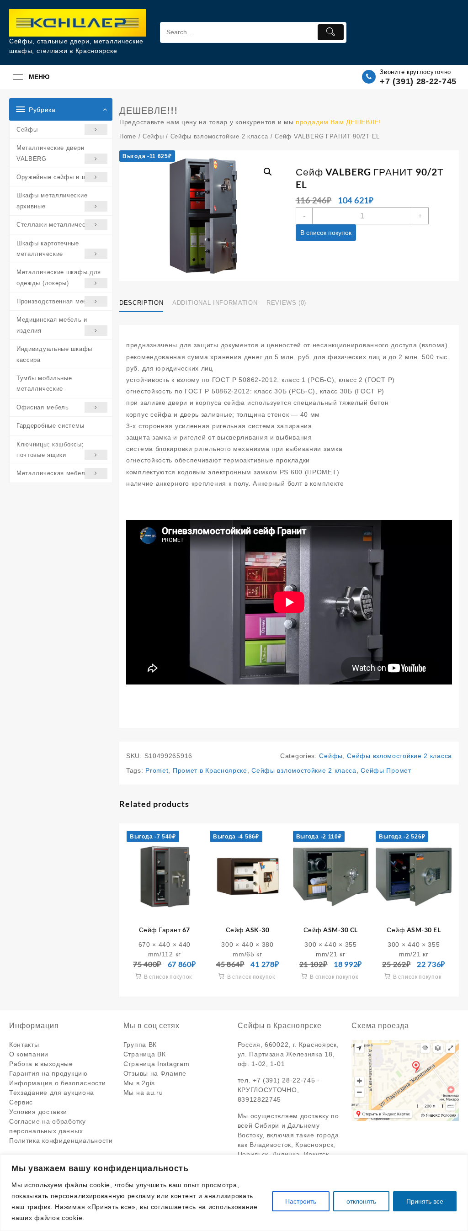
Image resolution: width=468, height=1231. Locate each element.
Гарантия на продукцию (48, 1073)
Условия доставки (38, 1111)
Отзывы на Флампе (154, 1073)
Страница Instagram (156, 1063)
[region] (234, 1193)
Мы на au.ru (143, 1092)
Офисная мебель (42, 407)
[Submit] (331, 32)
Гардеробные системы (50, 425)
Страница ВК (144, 1054)
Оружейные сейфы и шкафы (59, 177)
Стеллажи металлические (56, 224)
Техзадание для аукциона (51, 1092)
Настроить (300, 1201)
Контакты (24, 1044)
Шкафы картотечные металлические (47, 248)
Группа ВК (140, 1044)
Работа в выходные (41, 1063)
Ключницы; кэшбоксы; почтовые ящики (50, 449)
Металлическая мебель (52, 473)
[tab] (144, 303)
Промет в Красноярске (210, 770)
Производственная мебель (57, 301)
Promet (156, 770)
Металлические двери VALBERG (50, 153)
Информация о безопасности (57, 1083)
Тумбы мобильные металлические (44, 383)
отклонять (361, 1201)
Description (141, 302)
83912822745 (260, 1099)
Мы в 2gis (139, 1083)
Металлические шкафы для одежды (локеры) (58, 277)
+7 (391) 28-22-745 (418, 81)
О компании (28, 1054)
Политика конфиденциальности (61, 1140)
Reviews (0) (286, 302)
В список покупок (325, 232)
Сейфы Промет (386, 770)
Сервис (21, 1102)
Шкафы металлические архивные (51, 200)
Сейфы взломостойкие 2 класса (219, 136)
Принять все (424, 1201)
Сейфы (27, 129)
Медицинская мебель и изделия (51, 325)
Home (127, 136)
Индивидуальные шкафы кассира (54, 354)
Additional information (214, 302)
